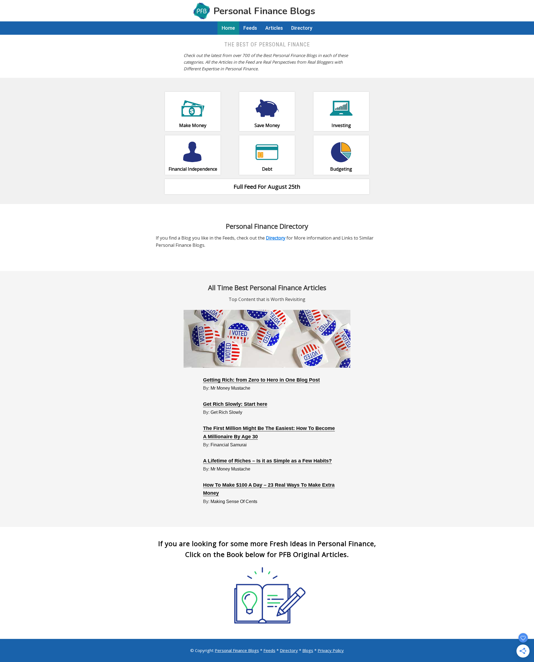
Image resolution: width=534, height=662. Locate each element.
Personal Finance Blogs (237, 650)
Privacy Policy (331, 650)
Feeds (269, 650)
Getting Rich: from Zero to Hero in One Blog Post (261, 380)
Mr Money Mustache (230, 388)
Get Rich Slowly (226, 412)
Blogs (307, 650)
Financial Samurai (229, 444)
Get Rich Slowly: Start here (235, 404)
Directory (289, 650)
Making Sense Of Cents (234, 501)
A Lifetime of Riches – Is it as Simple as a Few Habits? (267, 461)
